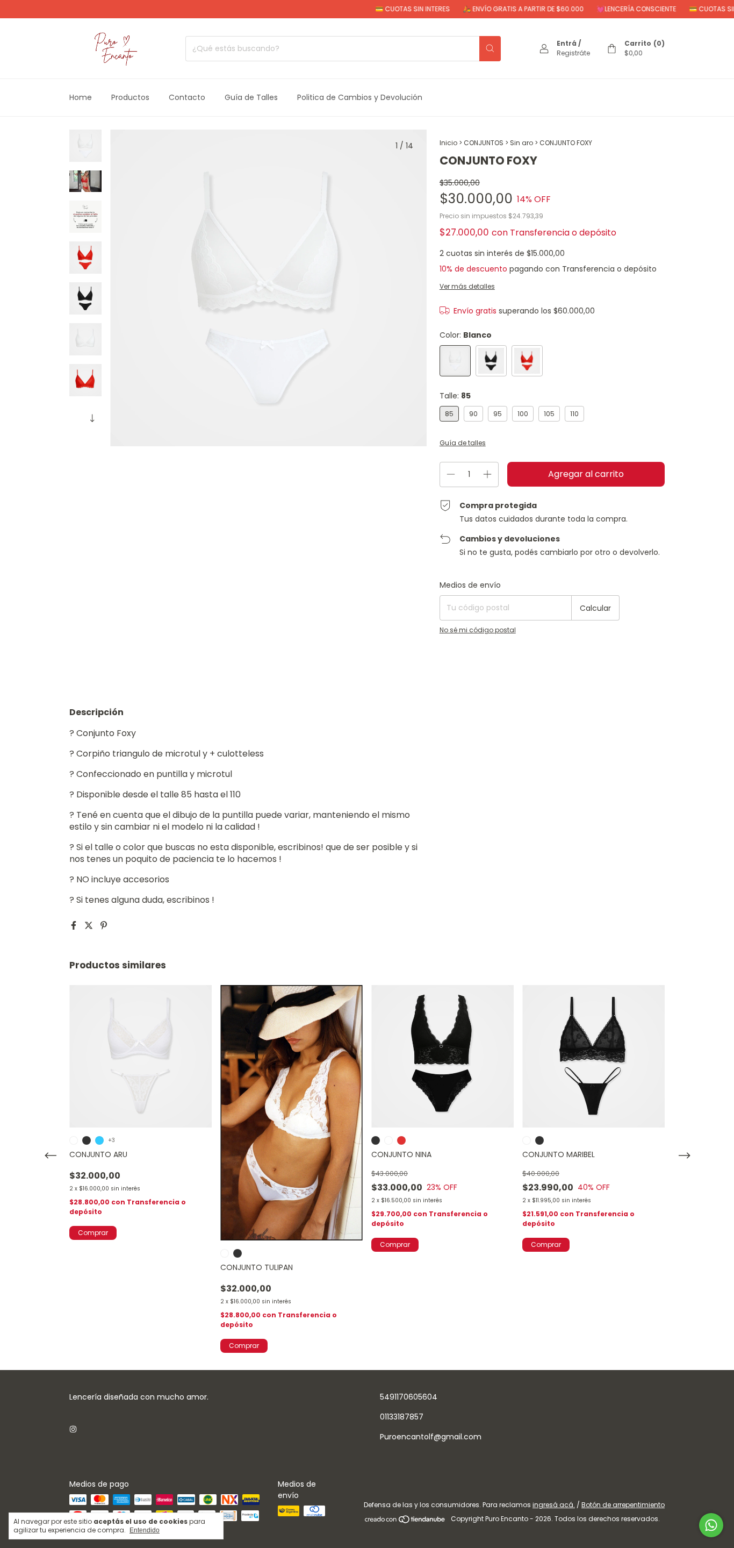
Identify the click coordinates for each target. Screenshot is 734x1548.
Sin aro (521, 142)
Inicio (448, 142)
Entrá (567, 43)
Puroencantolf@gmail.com (430, 1436)
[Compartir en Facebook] (74, 925)
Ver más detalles (467, 286)
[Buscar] (490, 48)
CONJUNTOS (483, 142)
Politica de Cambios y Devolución (359, 97)
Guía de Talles (251, 97)
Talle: (455, 395)
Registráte (573, 53)
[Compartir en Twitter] (89, 925)
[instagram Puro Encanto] (73, 1430)
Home (80, 97)
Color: (466, 335)
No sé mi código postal (478, 629)
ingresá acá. (553, 1504)
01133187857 (401, 1416)
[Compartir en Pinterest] (103, 925)
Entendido (144, 1530)
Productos (130, 97)
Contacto (187, 97)
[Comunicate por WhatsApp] (711, 1525)
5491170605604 (408, 1397)
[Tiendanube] (405, 1521)
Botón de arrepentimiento (623, 1504)
